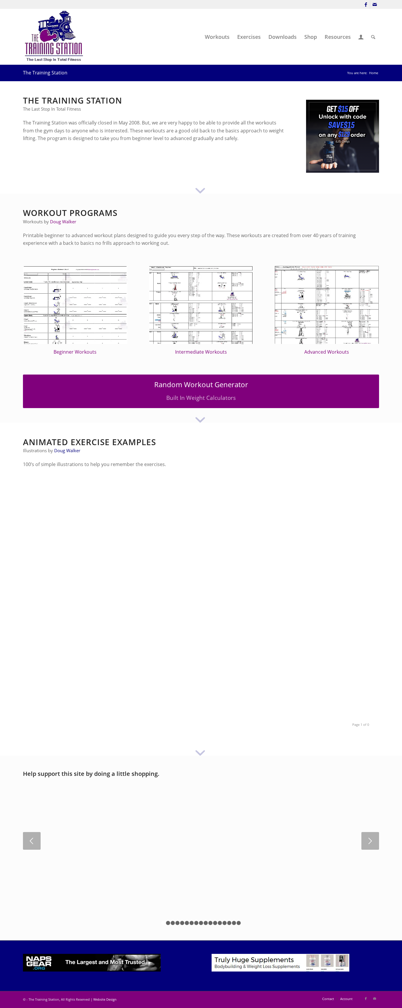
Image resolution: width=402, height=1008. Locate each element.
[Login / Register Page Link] (361, 37)
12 (215, 923)
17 (239, 923)
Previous (32, 841)
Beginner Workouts (75, 352)
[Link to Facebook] (365, 4)
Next (370, 841)
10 (206, 923)
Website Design (105, 999)
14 (224, 923)
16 (234, 923)
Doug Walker (63, 221)
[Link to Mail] (374, 4)
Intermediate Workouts (201, 352)
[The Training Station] (55, 37)
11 (210, 923)
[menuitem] (217, 37)
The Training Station (45, 72)
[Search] (373, 37)
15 (229, 923)
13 (220, 923)
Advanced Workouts (326, 352)
